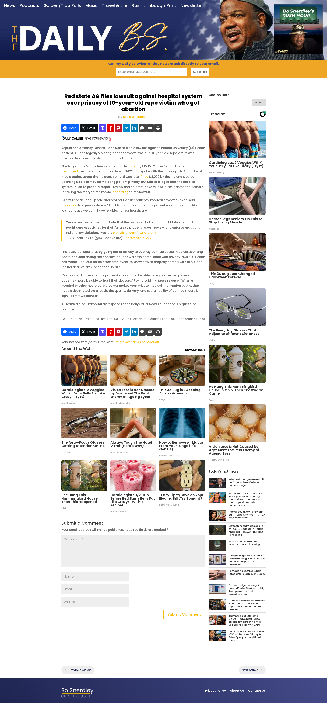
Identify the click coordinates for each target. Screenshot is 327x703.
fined (144, 177)
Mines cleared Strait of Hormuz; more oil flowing (244, 543)
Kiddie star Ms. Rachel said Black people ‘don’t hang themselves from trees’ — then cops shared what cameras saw (245, 499)
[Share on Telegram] (126, 128)
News (9, 6)
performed (69, 171)
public (132, 166)
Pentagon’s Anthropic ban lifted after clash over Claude (247, 572)
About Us (237, 690)
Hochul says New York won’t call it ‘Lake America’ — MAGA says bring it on (247, 514)
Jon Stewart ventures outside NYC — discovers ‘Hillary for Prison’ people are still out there (247, 636)
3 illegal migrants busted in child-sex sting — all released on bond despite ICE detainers (247, 560)
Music (91, 6)
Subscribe (200, 72)
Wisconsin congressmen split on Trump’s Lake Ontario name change (247, 482)
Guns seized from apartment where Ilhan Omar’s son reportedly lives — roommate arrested (247, 605)
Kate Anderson (136, 116)
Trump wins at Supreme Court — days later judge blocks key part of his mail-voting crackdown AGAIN (246, 620)
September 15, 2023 (138, 238)
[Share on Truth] (102, 128)
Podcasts (29, 6)
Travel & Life (114, 6)
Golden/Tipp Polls (62, 6)
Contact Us (257, 690)
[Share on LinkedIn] (134, 128)
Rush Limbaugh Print (154, 6)
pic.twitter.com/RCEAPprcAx (134, 232)
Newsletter (191, 6)
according (120, 192)
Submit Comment (184, 614)
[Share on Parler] (118, 128)
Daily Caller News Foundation (136, 342)
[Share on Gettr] (110, 128)
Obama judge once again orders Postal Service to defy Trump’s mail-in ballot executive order (247, 589)
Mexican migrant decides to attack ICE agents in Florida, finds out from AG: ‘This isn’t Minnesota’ (246, 530)
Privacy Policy (215, 690)
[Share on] (142, 128)
